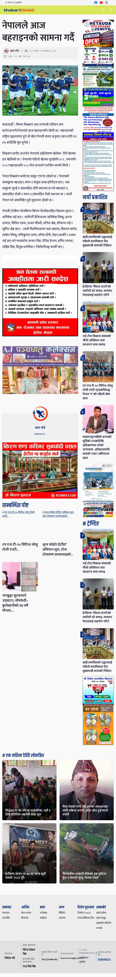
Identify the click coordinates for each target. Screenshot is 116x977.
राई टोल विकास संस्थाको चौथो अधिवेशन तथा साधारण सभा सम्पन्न (97, 340)
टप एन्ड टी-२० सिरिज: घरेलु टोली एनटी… (20, 547)
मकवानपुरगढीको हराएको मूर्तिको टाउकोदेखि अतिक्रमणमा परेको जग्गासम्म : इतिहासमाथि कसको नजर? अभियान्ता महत (97, 447)
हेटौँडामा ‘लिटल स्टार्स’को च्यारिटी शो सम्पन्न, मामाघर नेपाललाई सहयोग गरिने (97, 291)
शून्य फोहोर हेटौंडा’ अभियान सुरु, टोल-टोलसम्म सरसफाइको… (57, 550)
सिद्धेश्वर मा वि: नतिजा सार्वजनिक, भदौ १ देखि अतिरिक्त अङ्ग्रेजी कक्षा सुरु (27, 812)
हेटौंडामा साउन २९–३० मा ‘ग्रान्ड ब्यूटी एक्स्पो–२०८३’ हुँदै (25, 875)
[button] (102, 9)
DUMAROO (104, 959)
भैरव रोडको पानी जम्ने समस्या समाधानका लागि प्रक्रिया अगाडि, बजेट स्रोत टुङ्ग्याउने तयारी (85, 810)
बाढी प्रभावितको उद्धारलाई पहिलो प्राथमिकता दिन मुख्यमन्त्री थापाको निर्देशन (97, 241)
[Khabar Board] (19, 9)
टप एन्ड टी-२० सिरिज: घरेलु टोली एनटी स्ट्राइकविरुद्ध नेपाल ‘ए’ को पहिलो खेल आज (98, 392)
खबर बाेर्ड (14, 50)
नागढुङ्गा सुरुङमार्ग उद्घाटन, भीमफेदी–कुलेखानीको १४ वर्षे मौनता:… (15, 603)
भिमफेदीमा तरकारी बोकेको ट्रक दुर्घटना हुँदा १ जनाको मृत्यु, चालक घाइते (84, 875)
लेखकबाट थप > (40, 434)
